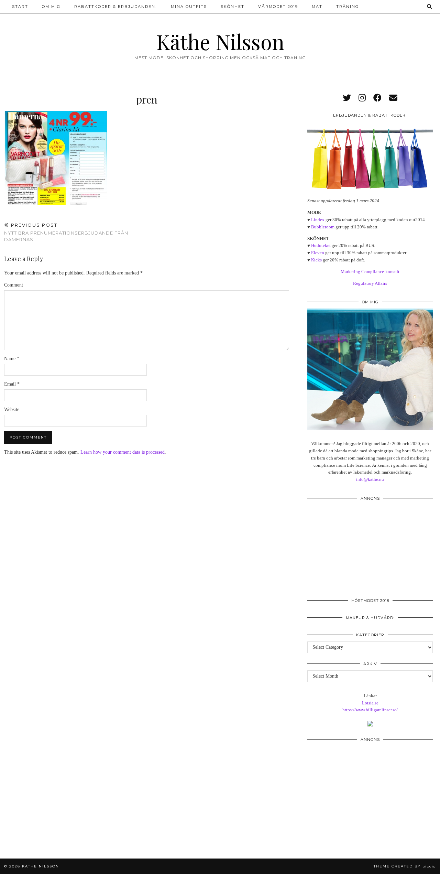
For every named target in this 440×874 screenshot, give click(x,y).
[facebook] (377, 98)
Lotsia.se (370, 702)
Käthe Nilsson (220, 41)
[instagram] (362, 98)
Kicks (316, 259)
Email (12, 384)
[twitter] (347, 98)
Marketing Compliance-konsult (370, 271)
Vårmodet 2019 (278, 6)
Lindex (317, 219)
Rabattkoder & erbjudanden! (115, 6)
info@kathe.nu (370, 479)
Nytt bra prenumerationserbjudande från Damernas (66, 232)
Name (11, 358)
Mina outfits (189, 6)
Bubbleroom (322, 226)
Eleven (317, 252)
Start (20, 6)
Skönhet (232, 6)
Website (11, 409)
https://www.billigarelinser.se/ (370, 709)
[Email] (393, 98)
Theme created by (405, 866)
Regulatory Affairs (370, 283)
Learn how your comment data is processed (122, 452)
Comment (13, 285)
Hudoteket (321, 245)
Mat (317, 6)
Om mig (51, 6)
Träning (347, 6)
